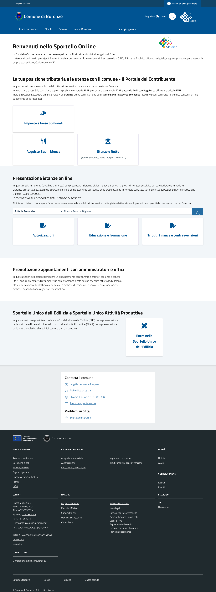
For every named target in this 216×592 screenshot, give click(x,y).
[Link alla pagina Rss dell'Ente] (160, 503)
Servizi (63, 29)
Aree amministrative (23, 458)
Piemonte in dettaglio (71, 517)
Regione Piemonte (23, 3)
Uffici (15, 486)
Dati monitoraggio (21, 580)
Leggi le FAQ (116, 520)
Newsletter (163, 507)
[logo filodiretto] (190, 16)
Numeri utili (18, 544)
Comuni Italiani (68, 513)
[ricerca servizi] (197, 211)
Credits (67, 580)
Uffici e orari (18, 539)
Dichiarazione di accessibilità (123, 513)
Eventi (161, 487)
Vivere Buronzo (82, 29)
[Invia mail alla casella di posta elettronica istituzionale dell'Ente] (33, 523)
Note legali (115, 508)
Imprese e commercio (120, 458)
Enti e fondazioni (21, 467)
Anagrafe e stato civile (72, 458)
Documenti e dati (21, 463)
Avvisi (161, 463)
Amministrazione (28, 29)
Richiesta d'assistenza (120, 531)
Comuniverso (67, 522)
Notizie (161, 458)
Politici (16, 481)
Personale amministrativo (25, 477)
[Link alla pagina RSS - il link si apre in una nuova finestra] (158, 16)
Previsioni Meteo (69, 508)
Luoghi (161, 482)
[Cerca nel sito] (172, 16)
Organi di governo (21, 472)
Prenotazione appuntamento (124, 528)
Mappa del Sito (92, 580)
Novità (48, 29)
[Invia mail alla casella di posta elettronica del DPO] (33, 560)
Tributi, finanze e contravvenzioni (126, 463)
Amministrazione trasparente (124, 517)
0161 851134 (29, 514)
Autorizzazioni (68, 463)
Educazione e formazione (73, 467)
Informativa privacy (119, 503)
